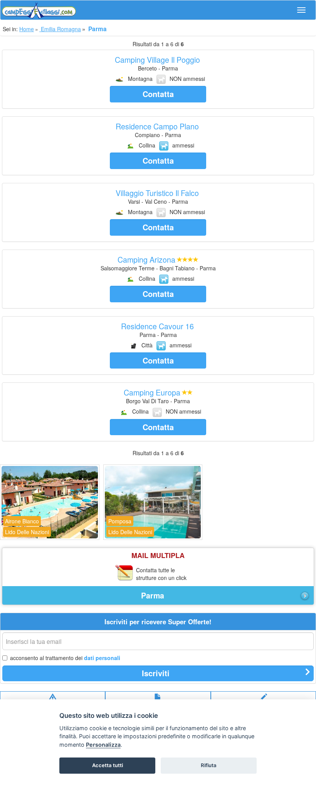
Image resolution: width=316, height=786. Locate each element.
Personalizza (103, 744)
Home (26, 29)
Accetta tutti (107, 765)
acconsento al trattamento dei (65, 658)
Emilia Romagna (60, 29)
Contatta (158, 93)
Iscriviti (156, 673)
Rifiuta (209, 765)
